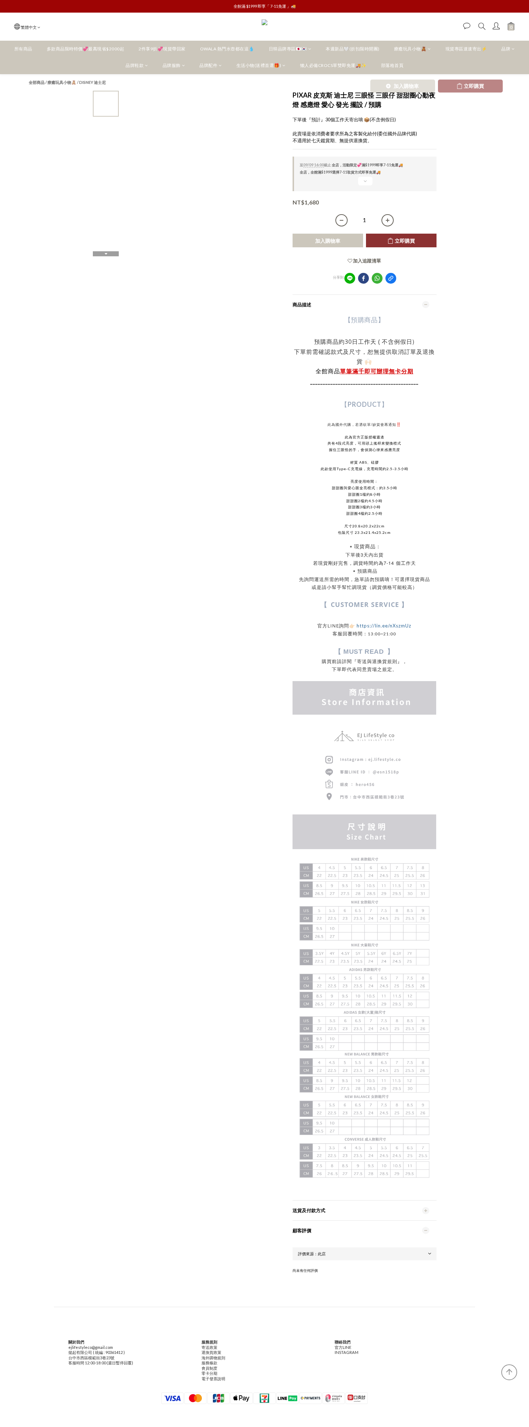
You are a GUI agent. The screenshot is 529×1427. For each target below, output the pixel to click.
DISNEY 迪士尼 (92, 82)
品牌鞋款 (135, 65)
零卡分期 (209, 1373)
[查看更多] (365, 184)
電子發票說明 (213, 1378)
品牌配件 (208, 65)
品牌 (505, 48)
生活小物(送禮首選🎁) (258, 65)
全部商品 (37, 82)
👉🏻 (353, 626)
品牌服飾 (172, 65)
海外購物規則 (213, 1357)
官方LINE (343, 1347)
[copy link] (390, 278)
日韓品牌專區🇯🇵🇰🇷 (288, 48)
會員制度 (209, 1368)
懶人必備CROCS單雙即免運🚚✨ (333, 65)
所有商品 (23, 48)
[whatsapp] (377, 278)
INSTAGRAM (346, 1352)
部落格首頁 (392, 65)
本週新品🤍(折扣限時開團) (353, 48)
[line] (349, 278)
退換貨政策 (211, 1352)
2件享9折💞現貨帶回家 (162, 48)
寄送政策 (209, 1347)
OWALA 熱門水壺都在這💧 (227, 48)
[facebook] (363, 278)
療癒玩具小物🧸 (410, 48)
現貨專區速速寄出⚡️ (466, 48)
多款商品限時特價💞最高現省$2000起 (86, 48)
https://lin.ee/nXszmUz (384, 626)
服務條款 (209, 1362)
